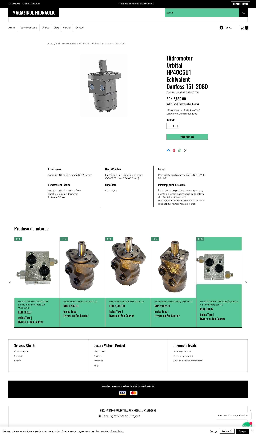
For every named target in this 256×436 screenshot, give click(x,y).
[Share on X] (185, 150)
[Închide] (252, 431)
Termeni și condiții (183, 356)
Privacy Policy (117, 431)
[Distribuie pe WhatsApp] (179, 150)
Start (51, 43)
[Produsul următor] (246, 282)
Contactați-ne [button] (21, 351)
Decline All (227, 431)
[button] (244, 28)
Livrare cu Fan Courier (189, 104)
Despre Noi (99, 351)
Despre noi (14, 3)
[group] (128, 282)
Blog (96, 365)
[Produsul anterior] (10, 282)
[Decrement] (169, 126)
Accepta (242, 431)
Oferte (17, 360)
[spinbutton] (173, 126)
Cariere (97, 356)
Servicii (18, 356)
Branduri (98, 360)
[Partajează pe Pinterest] (174, 150)
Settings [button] (213, 431)
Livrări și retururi (183, 351)
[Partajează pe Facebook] (168, 150)
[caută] (243, 12)
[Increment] (178, 126)
